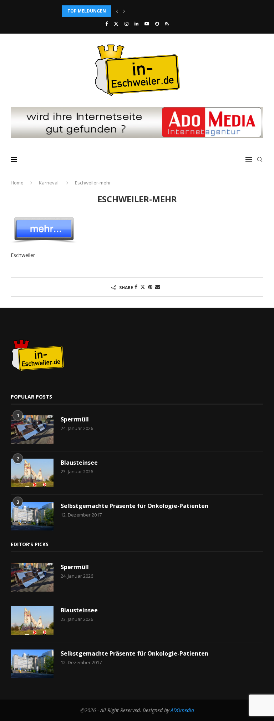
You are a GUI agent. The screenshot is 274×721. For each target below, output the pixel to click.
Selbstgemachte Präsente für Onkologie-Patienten (134, 506)
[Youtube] (146, 23)
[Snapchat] (157, 23)
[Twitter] (116, 23)
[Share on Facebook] (136, 286)
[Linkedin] (136, 23)
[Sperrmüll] (32, 429)
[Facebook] (106, 23)
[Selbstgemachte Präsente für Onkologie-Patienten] (32, 516)
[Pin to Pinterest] (150, 286)
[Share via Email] (157, 286)
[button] (117, 11)
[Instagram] (126, 23)
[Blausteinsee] (32, 473)
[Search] (259, 159)
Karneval (49, 182)
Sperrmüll (75, 419)
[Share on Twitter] (142, 286)
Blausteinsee (79, 462)
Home (17, 182)
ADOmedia (182, 710)
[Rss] (167, 23)
